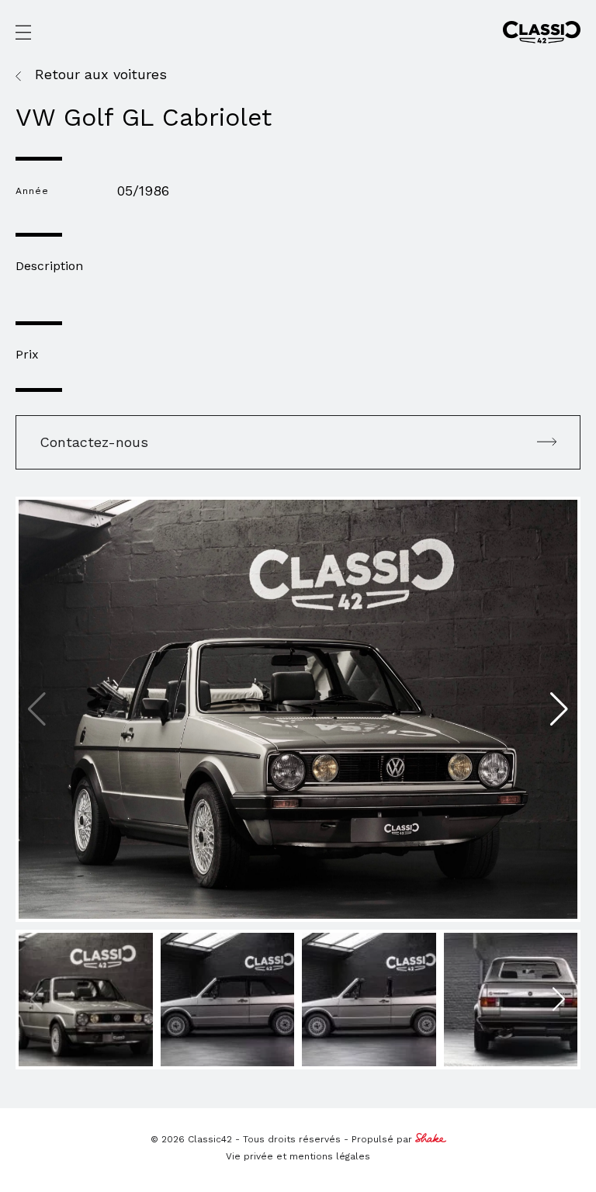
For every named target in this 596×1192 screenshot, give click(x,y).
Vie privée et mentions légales (298, 1156)
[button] (559, 709)
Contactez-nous (94, 442)
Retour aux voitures (101, 74)
